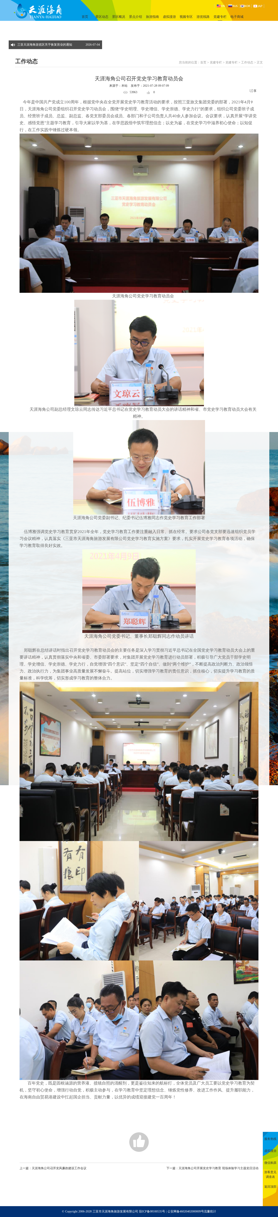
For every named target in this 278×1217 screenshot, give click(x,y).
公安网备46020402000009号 (185, 1211)
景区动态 (101, 16)
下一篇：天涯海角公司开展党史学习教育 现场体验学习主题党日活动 (212, 1168)
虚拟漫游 (169, 16)
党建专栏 (220, 16)
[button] (98, 42)
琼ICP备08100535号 (152, 1211)
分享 (253, 91)
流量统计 (210, 1211)
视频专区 (186, 16)
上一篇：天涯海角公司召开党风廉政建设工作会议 (53, 1168)
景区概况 (118, 16)
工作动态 (247, 62)
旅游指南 (152, 16)
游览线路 (203, 16)
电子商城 (236, 16)
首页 (85, 16)
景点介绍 (135, 16)
